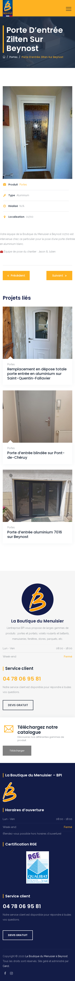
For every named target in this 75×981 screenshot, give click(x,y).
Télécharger (17, 750)
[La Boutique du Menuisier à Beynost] (8, 8)
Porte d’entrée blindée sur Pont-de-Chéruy (36, 455)
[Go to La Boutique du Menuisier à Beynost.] (4, 57)
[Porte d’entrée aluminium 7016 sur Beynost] (33, 512)
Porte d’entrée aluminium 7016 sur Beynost (34, 534)
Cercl (6, 966)
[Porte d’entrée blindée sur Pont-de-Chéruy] (33, 433)
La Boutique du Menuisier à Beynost (46, 956)
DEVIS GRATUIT (18, 705)
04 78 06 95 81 (22, 906)
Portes (23, 184)
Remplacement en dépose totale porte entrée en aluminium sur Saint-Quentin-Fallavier (37, 374)
